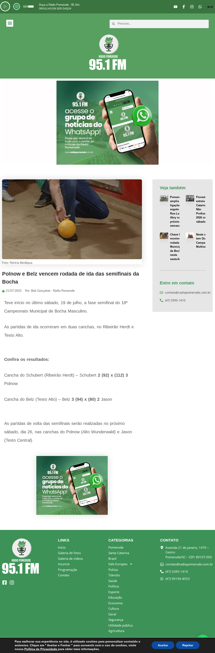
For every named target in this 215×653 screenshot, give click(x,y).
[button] (9, 23)
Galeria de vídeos (70, 558)
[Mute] (16, 6)
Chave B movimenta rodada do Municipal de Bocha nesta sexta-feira (177, 247)
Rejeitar (187, 645)
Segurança (115, 620)
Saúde (112, 581)
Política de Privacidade (41, 649)
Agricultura (116, 631)
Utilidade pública (120, 625)
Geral (112, 614)
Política (113, 586)
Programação (67, 570)
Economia (115, 603)
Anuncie (64, 564)
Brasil (112, 558)
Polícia (113, 570)
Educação (115, 597)
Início (62, 547)
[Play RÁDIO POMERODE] (5, 6)
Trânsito (114, 575)
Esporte (113, 592)
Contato (63, 575)
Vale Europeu (117, 564)
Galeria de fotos (69, 553)
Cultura (113, 608)
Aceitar (163, 645)
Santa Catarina (118, 553)
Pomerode (115, 547)
